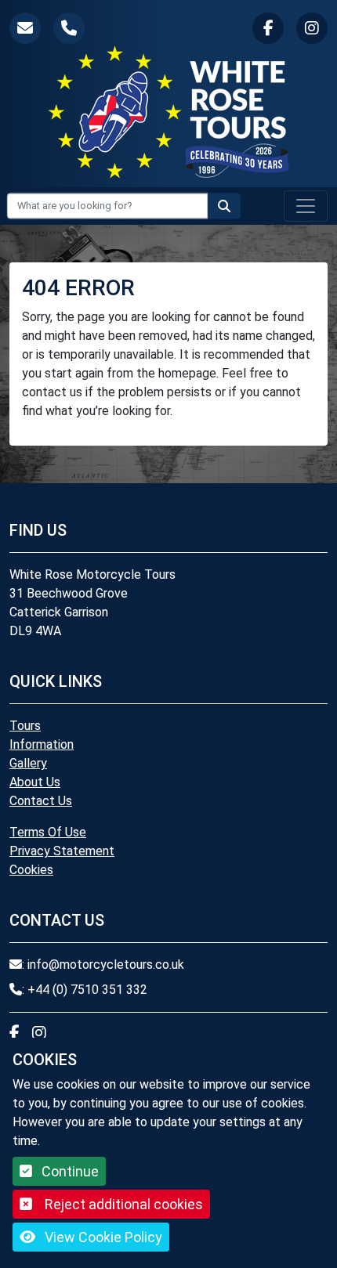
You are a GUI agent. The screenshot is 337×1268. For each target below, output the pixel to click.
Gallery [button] (28, 763)
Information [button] (41, 744)
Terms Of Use (47, 832)
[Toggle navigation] (306, 206)
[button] (25, 28)
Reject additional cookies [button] (124, 1204)
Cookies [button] (31, 869)
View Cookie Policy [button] (102, 1237)
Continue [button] (68, 1171)
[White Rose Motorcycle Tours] (168, 111)
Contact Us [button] (40, 800)
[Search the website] (224, 206)
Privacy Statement (61, 851)
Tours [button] (25, 725)
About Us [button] (34, 782)
